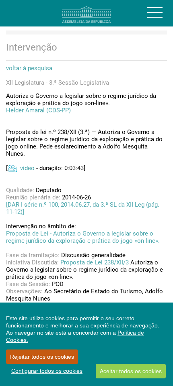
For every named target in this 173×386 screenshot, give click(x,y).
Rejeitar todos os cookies (42, 356)
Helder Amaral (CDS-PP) (38, 110)
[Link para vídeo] (12, 168)
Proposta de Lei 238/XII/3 (94, 262)
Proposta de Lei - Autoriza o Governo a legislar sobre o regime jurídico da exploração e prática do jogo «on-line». (83, 237)
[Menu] (155, 12)
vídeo (27, 168)
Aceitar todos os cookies (131, 371)
